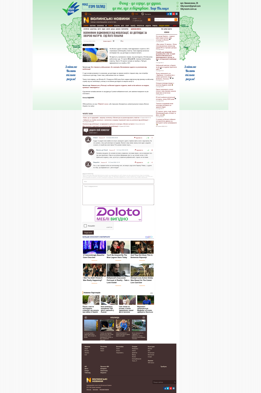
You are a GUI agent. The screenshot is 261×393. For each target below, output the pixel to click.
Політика (93, 26)
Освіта (134, 350)
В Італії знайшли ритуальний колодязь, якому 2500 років (165, 98)
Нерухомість (119, 352)
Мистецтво (151, 355)
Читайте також (88, 114)
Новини (166, 32)
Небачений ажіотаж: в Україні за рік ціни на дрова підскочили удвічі (166, 67)
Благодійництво (136, 359)
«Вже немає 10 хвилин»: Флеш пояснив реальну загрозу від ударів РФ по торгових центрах (166, 46)
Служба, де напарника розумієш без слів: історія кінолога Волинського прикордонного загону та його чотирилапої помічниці (106, 336)
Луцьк (86, 348)
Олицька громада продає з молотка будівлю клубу (165, 84)
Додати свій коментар (99, 130)
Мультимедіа (114, 317)
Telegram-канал (103, 104)
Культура (117, 26)
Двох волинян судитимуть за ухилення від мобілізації (100, 126)
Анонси (118, 29)
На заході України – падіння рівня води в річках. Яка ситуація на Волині (165, 38)
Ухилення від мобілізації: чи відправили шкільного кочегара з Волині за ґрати (108, 124)
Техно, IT (134, 361)
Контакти (95, 389)
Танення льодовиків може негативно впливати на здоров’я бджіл (164, 105)
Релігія (134, 357)
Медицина (135, 348)
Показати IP (102, 137)
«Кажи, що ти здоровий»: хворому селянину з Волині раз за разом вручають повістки (111, 117)
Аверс (175, 26)
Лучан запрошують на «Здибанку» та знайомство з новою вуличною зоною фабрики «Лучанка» (165, 76)
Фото (99, 29)
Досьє (113, 29)
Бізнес (118, 350)
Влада (102, 348)
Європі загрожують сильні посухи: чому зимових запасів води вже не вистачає (166, 91)
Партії (102, 350)
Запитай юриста (136, 29)
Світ (86, 355)
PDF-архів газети (166, 29)
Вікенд (134, 355)
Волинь (87, 350)
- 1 (152, 138)
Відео (103, 29)
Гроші (118, 348)
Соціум (134, 346)
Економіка (100, 26)
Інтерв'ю (86, 29)
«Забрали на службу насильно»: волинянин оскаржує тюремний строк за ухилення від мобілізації (115, 120)
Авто (122, 26)
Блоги (108, 29)
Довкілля (134, 352)
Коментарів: (107, 41)
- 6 (152, 150)
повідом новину (164, 26)
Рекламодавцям (104, 389)
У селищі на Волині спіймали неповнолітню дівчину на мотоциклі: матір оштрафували (166, 121)
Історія (150, 357)
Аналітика (93, 29)
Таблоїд (132, 26)
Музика (150, 348)
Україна (87, 352)
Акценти (148, 26)
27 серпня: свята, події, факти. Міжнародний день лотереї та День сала (166, 113)
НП (106, 26)
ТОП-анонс (151, 362)
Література (151, 352)
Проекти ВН (140, 26)
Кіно (149, 350)
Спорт (127, 26)
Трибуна (154, 26)
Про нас (89, 389)
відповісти (139, 138)
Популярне (124, 29)
